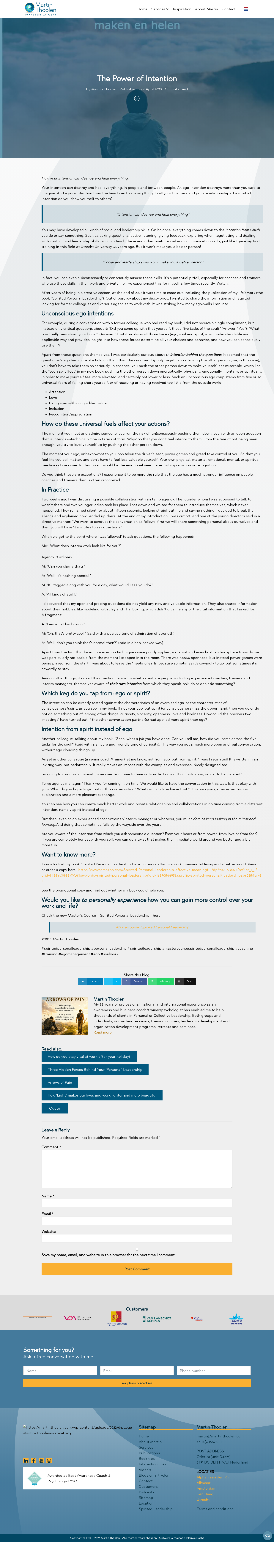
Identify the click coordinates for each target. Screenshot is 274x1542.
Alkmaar (204, 1482)
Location (146, 1503)
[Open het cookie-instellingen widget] (267, 1535)
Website (49, 1231)
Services (146, 1447)
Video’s (145, 1469)
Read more (103, 1032)
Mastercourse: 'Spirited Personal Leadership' (153, 927)
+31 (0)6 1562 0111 (209, 1441)
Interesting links (152, 1464)
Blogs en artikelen (154, 1475)
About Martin (150, 1441)
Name (48, 1196)
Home (144, 1436)
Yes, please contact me (137, 1383)
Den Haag (205, 1494)
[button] (160, 9)
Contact (146, 1481)
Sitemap (146, 1497)
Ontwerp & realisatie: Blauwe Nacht (181, 1538)
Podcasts (146, 1492)
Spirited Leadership (156, 1509)
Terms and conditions (215, 1509)
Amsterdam (206, 1488)
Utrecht (203, 1499)
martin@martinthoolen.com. (221, 1436)
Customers (148, 1486)
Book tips (147, 1458)
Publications (149, 1453)
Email (47, 1214)
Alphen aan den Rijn (214, 1477)
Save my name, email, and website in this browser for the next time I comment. (109, 1255)
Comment (51, 1147)
